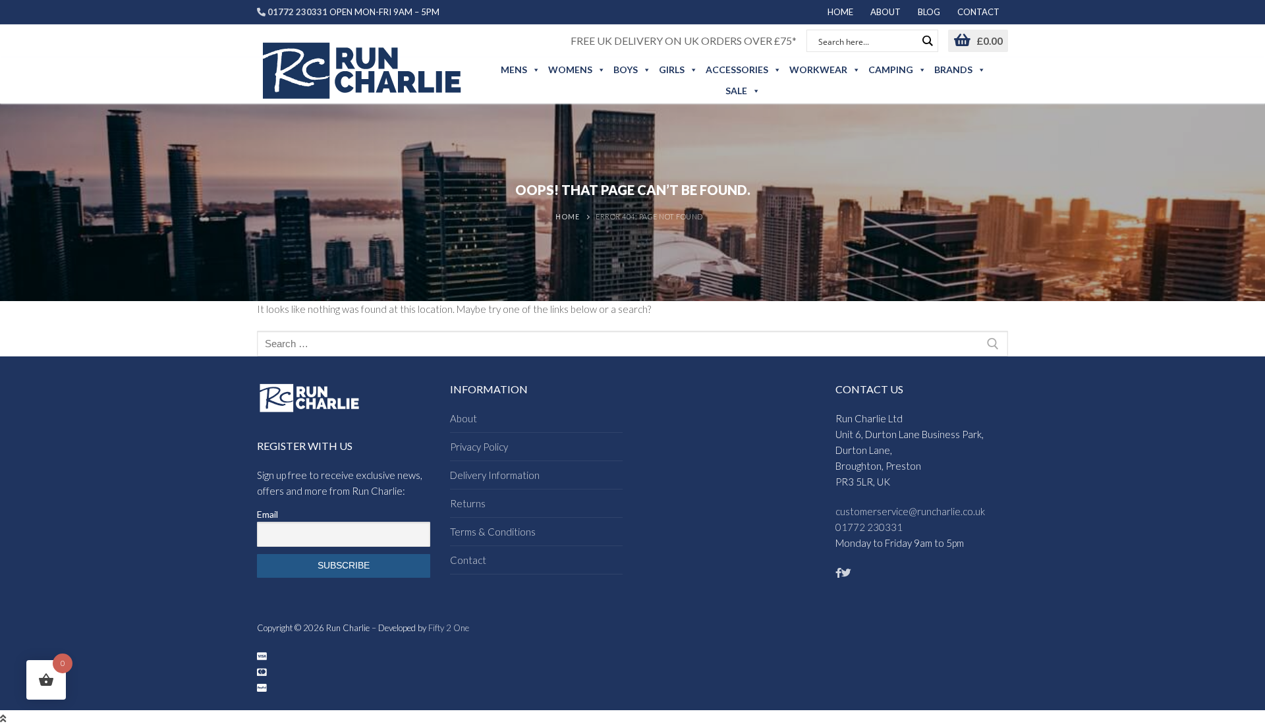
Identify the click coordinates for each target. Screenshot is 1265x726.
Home (567, 216)
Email (267, 514)
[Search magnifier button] (927, 40)
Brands (953, 69)
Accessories (737, 69)
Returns (468, 503)
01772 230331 (869, 527)
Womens (570, 69)
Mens (514, 69)
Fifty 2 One (448, 628)
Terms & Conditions (493, 532)
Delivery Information (495, 475)
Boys (625, 69)
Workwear (818, 69)
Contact (468, 560)
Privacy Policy (479, 447)
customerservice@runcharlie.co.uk (910, 511)
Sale (736, 90)
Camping (890, 69)
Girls (672, 69)
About (463, 418)
